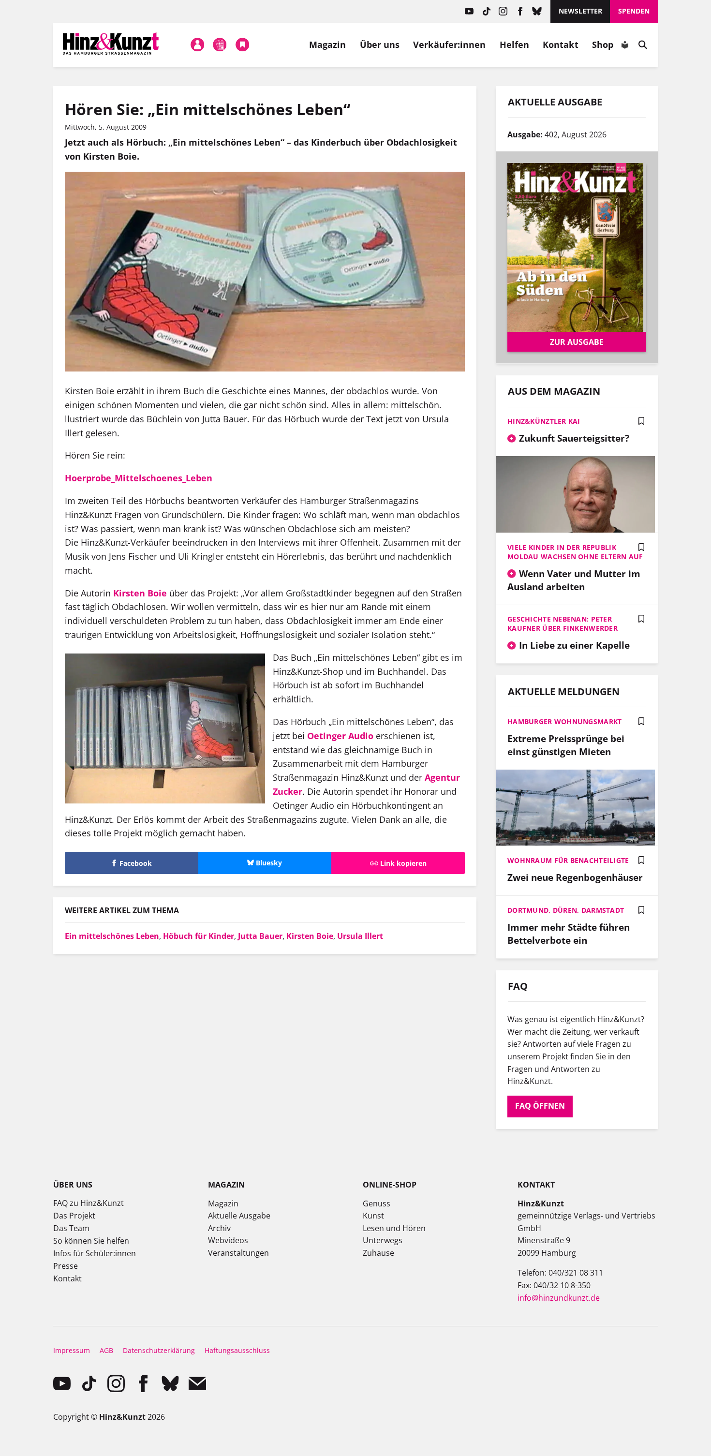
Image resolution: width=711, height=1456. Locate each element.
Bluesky (537, 11)
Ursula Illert (360, 936)
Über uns (380, 44)
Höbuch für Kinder (198, 936)
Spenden (634, 10)
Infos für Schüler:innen (94, 1253)
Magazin (327, 44)
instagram (503, 11)
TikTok (486, 11)
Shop (602, 44)
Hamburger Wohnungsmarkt (564, 721)
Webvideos (228, 1240)
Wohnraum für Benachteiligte (568, 860)
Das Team (71, 1228)
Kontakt (560, 44)
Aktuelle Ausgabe (239, 1215)
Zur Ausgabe (577, 342)
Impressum (71, 1350)
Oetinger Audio (340, 736)
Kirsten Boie (140, 593)
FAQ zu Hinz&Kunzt (88, 1203)
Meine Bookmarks (242, 44)
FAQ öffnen (540, 1105)
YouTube (469, 11)
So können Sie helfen (91, 1240)
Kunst (373, 1215)
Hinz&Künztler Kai (543, 421)
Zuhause (378, 1253)
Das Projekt (74, 1215)
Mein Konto (197, 44)
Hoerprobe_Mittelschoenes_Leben (138, 478)
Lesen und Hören (394, 1228)
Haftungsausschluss (237, 1350)
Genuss (376, 1203)
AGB (106, 1350)
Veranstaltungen (238, 1253)
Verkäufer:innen (449, 44)
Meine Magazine (220, 44)
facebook (520, 11)
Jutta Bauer (260, 936)
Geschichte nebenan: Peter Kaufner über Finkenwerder (562, 623)
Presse (65, 1266)
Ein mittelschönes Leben (112, 936)
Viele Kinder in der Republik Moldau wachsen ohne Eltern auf (575, 552)
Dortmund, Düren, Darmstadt (565, 910)
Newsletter (580, 10)
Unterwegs (382, 1240)
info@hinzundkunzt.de (559, 1298)
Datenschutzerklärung (159, 1350)
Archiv (219, 1228)
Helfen (515, 44)
